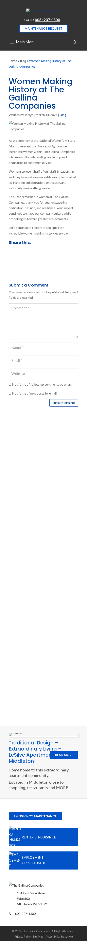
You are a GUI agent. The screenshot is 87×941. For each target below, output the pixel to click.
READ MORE (64, 755)
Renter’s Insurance (39, 837)
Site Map (38, 936)
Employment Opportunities (35, 860)
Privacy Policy (23, 936)
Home (13, 61)
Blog (23, 61)
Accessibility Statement (59, 936)
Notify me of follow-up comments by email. (42, 384)
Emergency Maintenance (35, 816)
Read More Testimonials (43, 709)
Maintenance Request (43, 28)
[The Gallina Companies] (43, 885)
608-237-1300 (47, 19)
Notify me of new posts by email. (34, 393)
